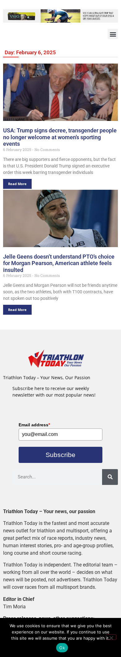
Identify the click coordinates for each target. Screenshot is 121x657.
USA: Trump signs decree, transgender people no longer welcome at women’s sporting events (60, 137)
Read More (17, 183)
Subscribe (60, 454)
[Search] (110, 477)
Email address (34, 425)
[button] (113, 34)
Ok (62, 647)
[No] (111, 637)
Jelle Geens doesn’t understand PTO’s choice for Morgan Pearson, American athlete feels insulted (58, 263)
